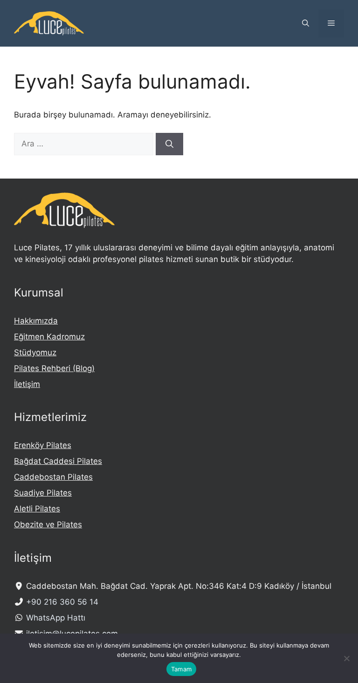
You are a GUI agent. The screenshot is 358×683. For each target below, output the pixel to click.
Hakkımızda (36, 320)
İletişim (27, 384)
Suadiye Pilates (43, 492)
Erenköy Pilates (42, 445)
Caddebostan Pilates (53, 477)
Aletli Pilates (37, 508)
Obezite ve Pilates (48, 524)
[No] (346, 658)
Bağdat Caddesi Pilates (58, 461)
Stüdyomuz (35, 352)
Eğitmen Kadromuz (49, 336)
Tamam (181, 669)
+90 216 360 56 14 (62, 602)
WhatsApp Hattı (55, 617)
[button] (305, 23)
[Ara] (169, 144)
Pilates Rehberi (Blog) (54, 368)
